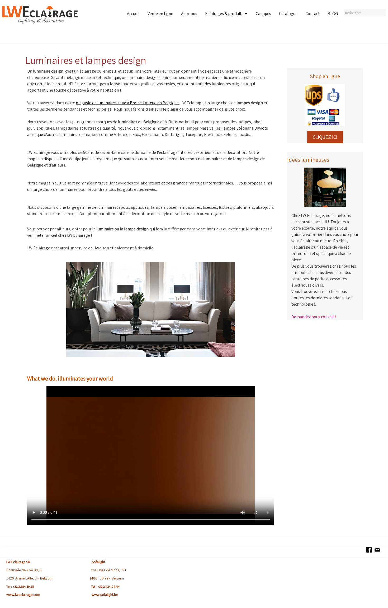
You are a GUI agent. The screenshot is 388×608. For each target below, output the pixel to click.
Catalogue (288, 13)
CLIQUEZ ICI (325, 137)
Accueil (133, 13)
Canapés (263, 13)
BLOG (333, 13)
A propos (189, 13)
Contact (312, 13)
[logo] (41, 23)
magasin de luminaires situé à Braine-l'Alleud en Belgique (127, 103)
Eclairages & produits (226, 13)
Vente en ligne (160, 13)
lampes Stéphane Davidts (245, 128)
